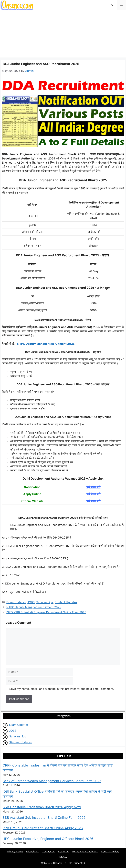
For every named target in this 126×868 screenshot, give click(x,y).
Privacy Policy (15, 851)
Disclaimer (32, 851)
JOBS (31, 602)
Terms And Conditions (85, 851)
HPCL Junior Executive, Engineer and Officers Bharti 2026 (48, 839)
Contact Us (48, 851)
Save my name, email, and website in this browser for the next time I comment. (61, 688)
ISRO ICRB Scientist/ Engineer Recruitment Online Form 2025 (46, 612)
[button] (112, 5)
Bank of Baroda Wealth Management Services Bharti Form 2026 (52, 781)
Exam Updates (16, 602)
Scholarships (44, 602)
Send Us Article (110, 851)
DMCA (63, 856)
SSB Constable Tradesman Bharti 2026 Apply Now (42, 807)
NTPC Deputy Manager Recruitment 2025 (46, 343)
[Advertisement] (63, 34)
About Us (63, 851)
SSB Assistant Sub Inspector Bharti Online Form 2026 (44, 818)
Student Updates (66, 602)
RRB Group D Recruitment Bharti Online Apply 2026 (43, 828)
